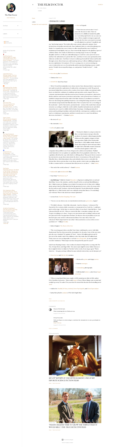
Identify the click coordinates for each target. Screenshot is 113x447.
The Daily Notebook (8, 134)
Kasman (77, 167)
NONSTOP (54, 82)
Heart (78, 25)
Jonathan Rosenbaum (9, 208)
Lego (59, 119)
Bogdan (71, 115)
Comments (8, 43)
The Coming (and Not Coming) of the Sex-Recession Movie (9, 105)
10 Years (65, 288)
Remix (60, 77)
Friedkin (65, 222)
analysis (64, 292)
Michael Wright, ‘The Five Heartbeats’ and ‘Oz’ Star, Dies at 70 (10, 77)
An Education (6, 153)
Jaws (50, 284)
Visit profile (11, 18)
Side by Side (64, 255)
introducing (54, 73)
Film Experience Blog (9, 190)
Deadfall (60, 288)
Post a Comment (53, 328)
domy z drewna (57, 323)
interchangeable (81, 238)
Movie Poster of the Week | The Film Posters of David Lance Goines (10, 137)
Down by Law (54, 255)
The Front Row (7, 102)
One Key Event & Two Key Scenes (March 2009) (10, 210)
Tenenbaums (64, 73)
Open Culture (6, 117)
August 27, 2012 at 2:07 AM (60, 325)
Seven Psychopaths (78, 288)
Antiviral (70, 288)
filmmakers (73, 180)
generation (89, 201)
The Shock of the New (66, 226)
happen (75, 280)
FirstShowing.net (7, 56)
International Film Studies (10, 87)
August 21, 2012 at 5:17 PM (59, 313)
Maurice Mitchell (58, 309)
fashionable (54, 171)
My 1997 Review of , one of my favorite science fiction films (72, 379)
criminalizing (80, 267)
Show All (5, 223)
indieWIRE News (7, 74)
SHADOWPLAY (7, 152)
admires (87, 272)
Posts (7, 41)
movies (96, 259)
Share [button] (33, 18)
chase (60, 123)
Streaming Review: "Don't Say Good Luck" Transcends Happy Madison (10, 193)
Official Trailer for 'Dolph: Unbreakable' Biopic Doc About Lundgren (9, 59)
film (53, 128)
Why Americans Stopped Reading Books (10, 119)
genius (86, 259)
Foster (51, 69)
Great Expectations (92, 288)
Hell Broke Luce (62, 176)
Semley (96, 163)
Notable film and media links (39, 24)
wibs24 (71, 442)
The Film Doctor (50, 4)
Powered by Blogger (68, 439)
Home (40, 11)
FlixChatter (6, 168)
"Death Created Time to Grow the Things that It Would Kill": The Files (73, 426)
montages (84, 263)
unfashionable (64, 171)
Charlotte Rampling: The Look (66, 196)
